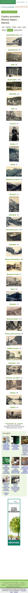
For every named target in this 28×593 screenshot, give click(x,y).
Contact (22, 582)
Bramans (13, 304)
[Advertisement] (14, 559)
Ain (3, 27)
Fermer (16, 592)
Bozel (13, 289)
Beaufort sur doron (13, 179)
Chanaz (12, 393)
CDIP (16, 582)
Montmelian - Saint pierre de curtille (14, 426)
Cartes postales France (10, 12)
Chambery (12, 363)
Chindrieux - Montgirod (14, 425)
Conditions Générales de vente (16, 584)
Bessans (13, 194)
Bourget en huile (13, 274)
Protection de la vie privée (13, 586)
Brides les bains (12, 319)
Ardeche (8, 27)
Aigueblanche (13, 50)
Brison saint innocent (12, 333)
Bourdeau (12, 244)
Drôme (14, 27)
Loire (24, 27)
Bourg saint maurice (12, 259)
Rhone (4, 30)
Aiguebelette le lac (12, 35)
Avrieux (12, 144)
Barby (13, 164)
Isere (19, 27)
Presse (4, 584)
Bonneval (12, 215)
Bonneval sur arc (12, 229)
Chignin (13, 407)
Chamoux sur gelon (13, 378)
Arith (12, 109)
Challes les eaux (13, 348)
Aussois (13, 123)
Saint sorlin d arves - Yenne (14, 427)
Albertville (12, 94)
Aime (13, 64)
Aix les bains (12, 79)
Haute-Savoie (18, 30)
